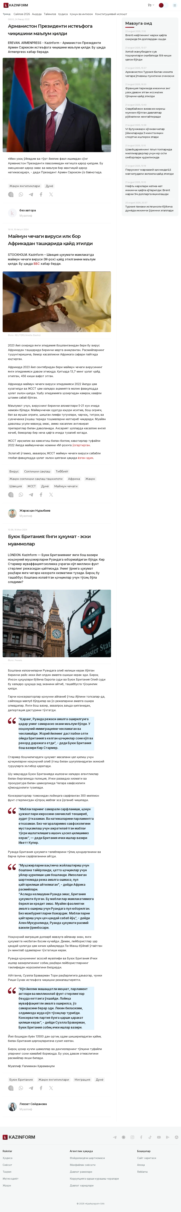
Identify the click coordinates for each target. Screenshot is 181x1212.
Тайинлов (50, 14)
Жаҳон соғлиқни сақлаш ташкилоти (36, 479)
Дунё (49, 186)
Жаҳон (90, 479)
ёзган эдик (85, 458)
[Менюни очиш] (174, 5)
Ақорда (37, 14)
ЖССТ (31, 486)
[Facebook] (41, 195)
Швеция (15, 486)
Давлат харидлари (82, 1185)
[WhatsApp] (21, 195)
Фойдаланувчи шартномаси (87, 1158)
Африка (74, 479)
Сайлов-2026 (22, 14)
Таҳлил (7, 1171)
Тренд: (7, 14)
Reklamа (142, 1171)
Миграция (82, 1079)
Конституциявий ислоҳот (111, 14)
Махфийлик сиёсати (82, 1165)
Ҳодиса (63, 14)
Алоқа (141, 1165)
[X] (51, 195)
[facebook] (141, 1137)
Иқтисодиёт (11, 1178)
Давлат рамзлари (81, 1171)
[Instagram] (11, 195)
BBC (37, 263)
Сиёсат (7, 1165)
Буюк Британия (21, 1079)
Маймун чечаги (66, 486)
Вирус (14, 471)
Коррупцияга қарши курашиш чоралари (94, 1178)
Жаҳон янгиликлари (24, 186)
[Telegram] (31, 195)
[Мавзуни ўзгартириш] (163, 5)
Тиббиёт (62, 471)
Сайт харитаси (146, 1158)
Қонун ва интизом (81, 14)
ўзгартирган (81, 445)
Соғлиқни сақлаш (37, 471)
